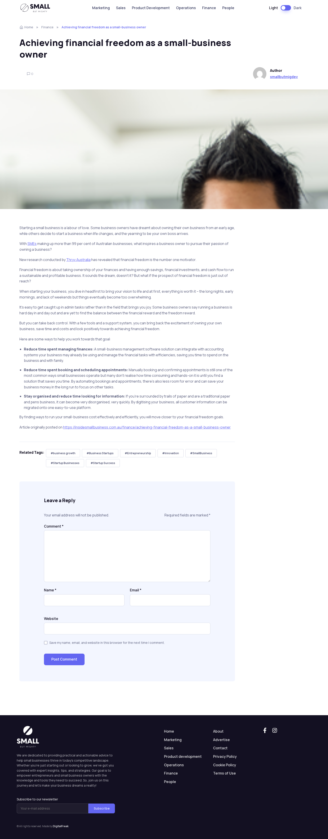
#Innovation (170, 453)
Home (28, 27)
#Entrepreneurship (138, 453)
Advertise (221, 739)
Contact (220, 748)
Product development (183, 756)
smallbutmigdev (284, 76)
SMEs (32, 243)
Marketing (101, 7)
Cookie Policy (224, 764)
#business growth (63, 453)
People (228, 7)
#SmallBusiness (201, 453)
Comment (54, 526)
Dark (297, 7)
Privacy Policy (225, 756)
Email (135, 590)
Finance (209, 7)
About (218, 731)
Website (51, 618)
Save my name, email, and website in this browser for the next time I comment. (107, 642)
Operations (186, 7)
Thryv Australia (78, 259)
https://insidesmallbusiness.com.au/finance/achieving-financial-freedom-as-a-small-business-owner (147, 427)
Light (273, 7)
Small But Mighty (37, 8)
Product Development (151, 7)
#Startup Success (103, 463)
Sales (121, 7)
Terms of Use (224, 773)
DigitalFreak (61, 826)
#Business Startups (100, 453)
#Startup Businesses (65, 463)
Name (50, 590)
